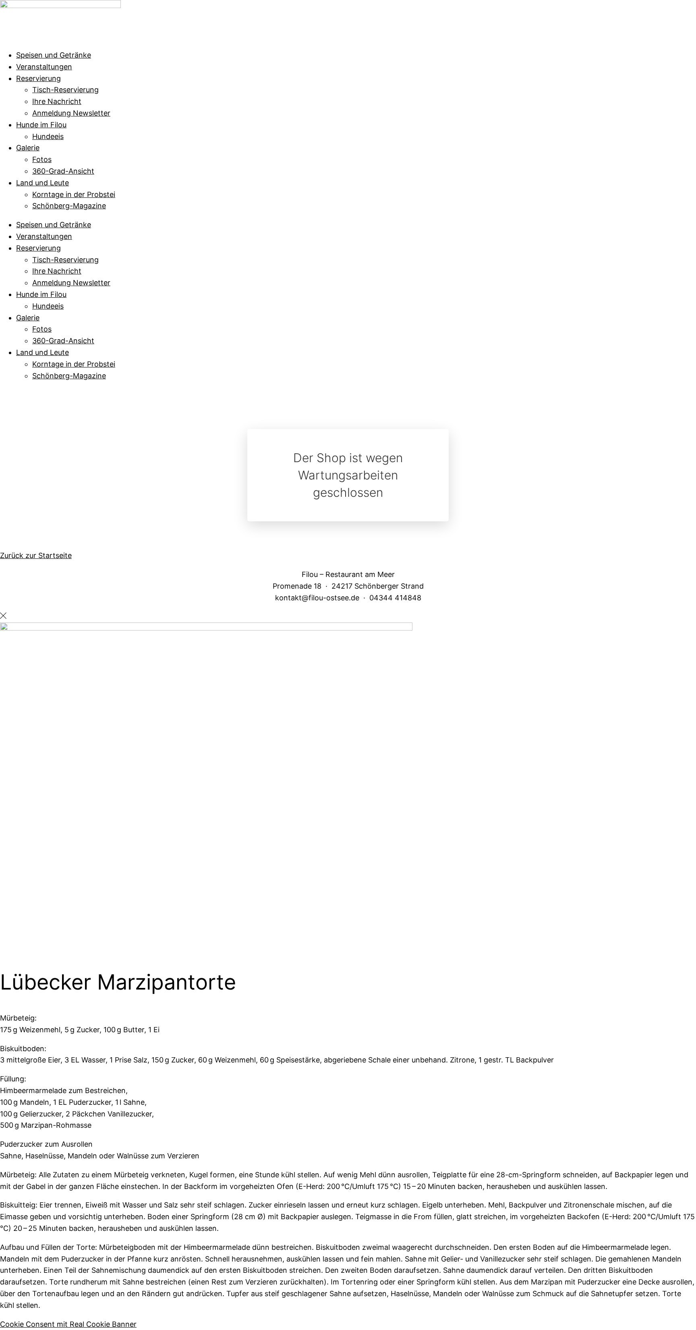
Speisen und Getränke (53, 55)
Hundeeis (48, 136)
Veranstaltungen (44, 66)
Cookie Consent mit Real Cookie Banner (68, 1324)
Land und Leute (42, 182)
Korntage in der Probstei (73, 194)
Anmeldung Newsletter (71, 113)
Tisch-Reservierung (65, 89)
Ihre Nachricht (56, 101)
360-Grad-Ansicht (63, 171)
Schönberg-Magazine (69, 205)
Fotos (42, 159)
